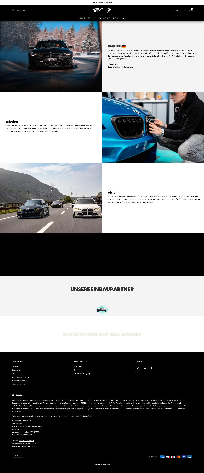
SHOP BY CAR (84, 18)
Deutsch (175, 10)
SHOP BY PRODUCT (102, 18)
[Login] (185, 10)
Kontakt (77, 370)
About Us (15, 366)
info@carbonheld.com (26, 446)
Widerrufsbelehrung (20, 381)
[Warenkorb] (190, 10)
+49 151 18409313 (26, 441)
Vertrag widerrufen (102, 464)
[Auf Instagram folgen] (138, 368)
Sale (123, 18)
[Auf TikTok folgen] (151, 368)
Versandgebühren (19, 384)
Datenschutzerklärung (20, 377)
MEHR (115, 18)
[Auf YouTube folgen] (145, 368)
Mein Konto (78, 366)
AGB (14, 374)
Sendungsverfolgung (82, 374)
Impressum (16, 370)
